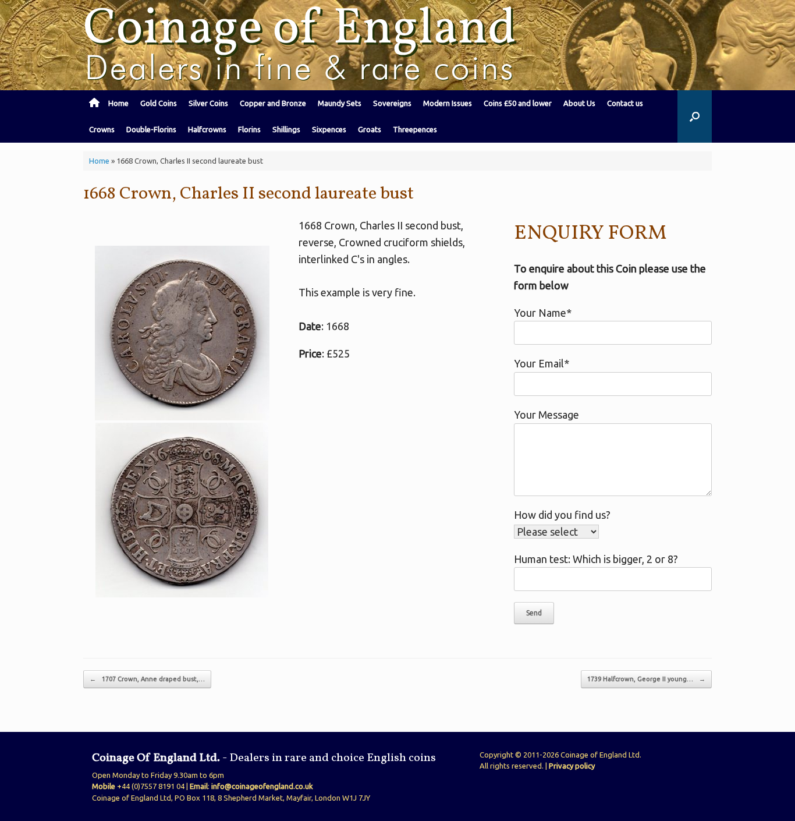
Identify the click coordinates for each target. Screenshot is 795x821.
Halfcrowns (207, 129)
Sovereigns (392, 103)
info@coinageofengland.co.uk (262, 786)
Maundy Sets (339, 103)
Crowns (102, 129)
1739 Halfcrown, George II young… (646, 678)
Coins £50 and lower (518, 103)
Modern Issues (447, 103)
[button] (694, 116)
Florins (249, 129)
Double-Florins (151, 129)
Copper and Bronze (273, 103)
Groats (369, 129)
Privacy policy (572, 766)
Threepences (415, 129)
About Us (579, 103)
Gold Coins (158, 103)
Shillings (286, 129)
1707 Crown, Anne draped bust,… (147, 678)
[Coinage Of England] (301, 45)
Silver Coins (208, 103)
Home (118, 103)
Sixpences (329, 129)
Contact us (625, 103)
